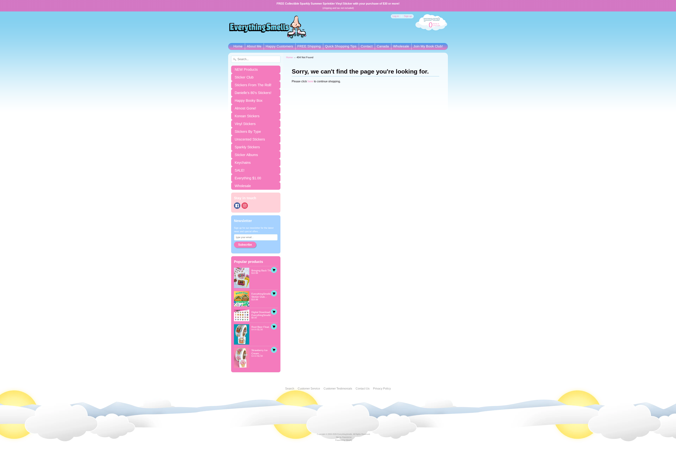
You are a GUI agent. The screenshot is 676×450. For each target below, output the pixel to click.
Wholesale (401, 46)
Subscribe (245, 244)
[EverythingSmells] (267, 27)
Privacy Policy (382, 388)
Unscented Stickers (250, 139)
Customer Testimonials (338, 388)
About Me (254, 46)
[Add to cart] (274, 270)
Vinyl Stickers (245, 124)
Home (238, 46)
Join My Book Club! (428, 46)
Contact (367, 46)
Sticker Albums (246, 155)
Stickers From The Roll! (253, 85)
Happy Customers (279, 46)
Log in (396, 16)
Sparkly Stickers (247, 147)
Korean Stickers (247, 116)
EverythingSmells (344, 434)
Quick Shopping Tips (340, 46)
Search (289, 388)
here (310, 81)
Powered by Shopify (343, 440)
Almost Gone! (245, 108)
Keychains (243, 163)
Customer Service (309, 388)
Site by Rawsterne (344, 437)
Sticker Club (244, 77)
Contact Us (363, 388)
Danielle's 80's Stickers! (253, 93)
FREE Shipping (309, 46)
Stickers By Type (248, 131)
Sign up (408, 16)
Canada (383, 46)
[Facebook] (237, 205)
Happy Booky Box (248, 100)
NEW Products (246, 69)
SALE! (240, 170)
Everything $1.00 (248, 178)
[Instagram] (245, 205)
